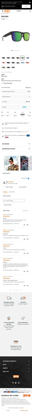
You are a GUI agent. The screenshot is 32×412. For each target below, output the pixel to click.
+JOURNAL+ (18, 11)
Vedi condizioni (24, 131)
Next (30, 163)
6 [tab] (18, 50)
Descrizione (5, 144)
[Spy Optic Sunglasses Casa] (7, 11)
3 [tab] (14, 50)
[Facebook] (12, 384)
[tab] (9, 187)
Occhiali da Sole (5, 13)
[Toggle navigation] (2, 11)
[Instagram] (18, 384)
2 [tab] (13, 50)
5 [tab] (17, 50)
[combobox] (25, 210)
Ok (26, 6)
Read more (28, 87)
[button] (24, 225)
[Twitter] (16, 384)
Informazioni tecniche (8, 149)
